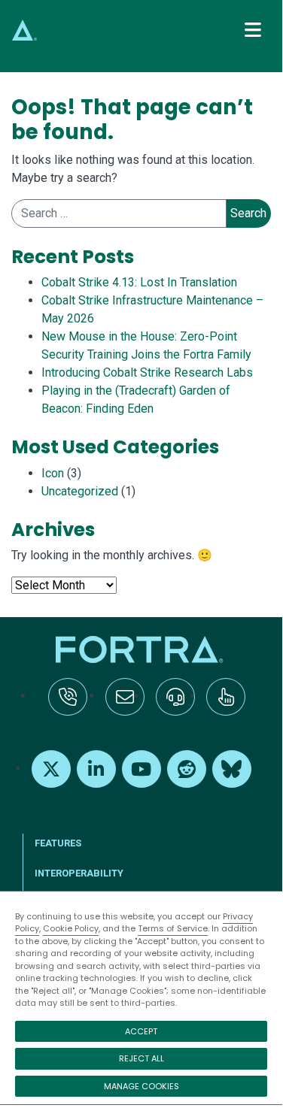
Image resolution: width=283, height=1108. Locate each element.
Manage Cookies (141, 1086)
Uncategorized (79, 491)
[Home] (141, 649)
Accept (141, 1031)
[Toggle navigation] (253, 30)
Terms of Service (173, 928)
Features (58, 843)
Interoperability (79, 873)
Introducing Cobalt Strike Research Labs (147, 372)
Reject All (141, 1058)
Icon (52, 473)
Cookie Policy (71, 928)
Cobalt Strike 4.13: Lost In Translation (139, 282)
